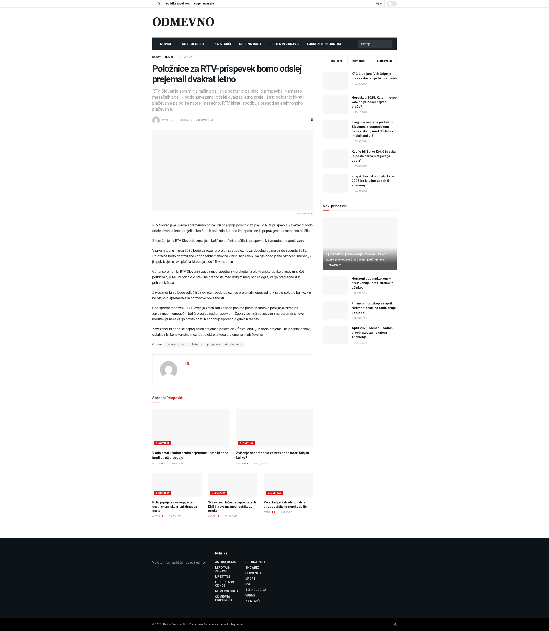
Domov (156, 57)
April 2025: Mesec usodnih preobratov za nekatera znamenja (372, 332)
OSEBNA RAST (250, 44)
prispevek (213, 344)
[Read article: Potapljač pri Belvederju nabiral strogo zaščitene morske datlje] (288, 485)
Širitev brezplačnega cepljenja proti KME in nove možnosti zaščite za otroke (232, 506)
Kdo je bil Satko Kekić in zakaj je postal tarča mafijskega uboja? (374, 156)
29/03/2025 (360, 342)
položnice (195, 344)
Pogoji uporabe (204, 3)
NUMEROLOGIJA (226, 591)
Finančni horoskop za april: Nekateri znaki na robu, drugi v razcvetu (374, 307)
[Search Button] (388, 44)
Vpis (379, 3)
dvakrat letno (175, 344)
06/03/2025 (176, 463)
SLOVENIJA (185, 57)
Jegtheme (236, 624)
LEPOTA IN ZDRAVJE (284, 44)
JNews (166, 624)
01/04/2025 (334, 265)
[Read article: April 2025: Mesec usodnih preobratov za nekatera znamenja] (335, 335)
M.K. (163, 463)
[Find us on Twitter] (159, 3)
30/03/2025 (360, 318)
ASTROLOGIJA (193, 44)
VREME (250, 595)
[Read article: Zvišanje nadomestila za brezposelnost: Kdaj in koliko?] (274, 428)
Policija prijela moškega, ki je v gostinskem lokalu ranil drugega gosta (174, 506)
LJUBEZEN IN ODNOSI (324, 44)
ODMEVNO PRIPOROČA (223, 598)
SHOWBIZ (252, 567)
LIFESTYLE (222, 576)
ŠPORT (250, 578)
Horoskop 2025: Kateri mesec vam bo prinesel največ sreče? (374, 102)
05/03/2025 (174, 516)
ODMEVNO (183, 22)
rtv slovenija (233, 344)
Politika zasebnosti (178, 3)
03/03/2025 (187, 120)
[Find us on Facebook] (153, 3)
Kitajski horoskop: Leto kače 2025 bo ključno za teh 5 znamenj (373, 180)
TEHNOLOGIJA (255, 590)
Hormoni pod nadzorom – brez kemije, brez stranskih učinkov (372, 283)
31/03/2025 (360, 293)
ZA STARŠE (223, 44)
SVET (249, 584)
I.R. (171, 120)
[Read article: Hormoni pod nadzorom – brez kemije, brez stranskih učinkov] (335, 285)
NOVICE (166, 44)
